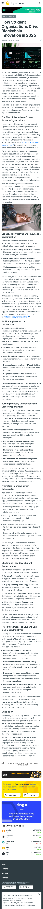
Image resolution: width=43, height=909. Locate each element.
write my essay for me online (15, 317)
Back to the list (10, 16)
